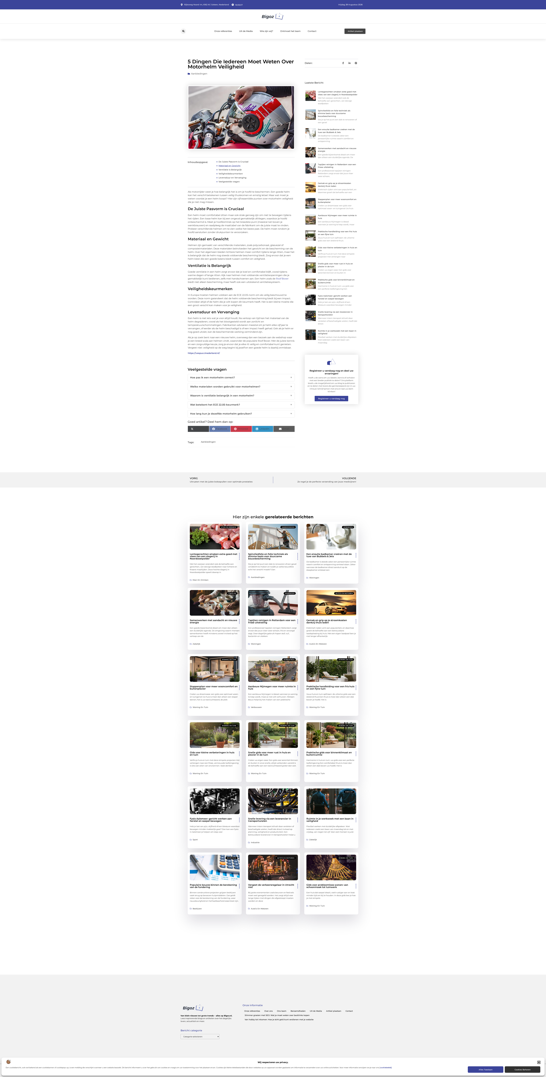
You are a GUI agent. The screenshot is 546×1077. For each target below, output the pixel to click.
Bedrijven (231, 858)
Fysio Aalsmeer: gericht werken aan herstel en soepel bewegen (211, 819)
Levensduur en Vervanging (232, 177)
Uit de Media (246, 31)
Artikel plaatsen (333, 1011)
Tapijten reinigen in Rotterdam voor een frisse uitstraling (271, 621)
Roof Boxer (282, 278)
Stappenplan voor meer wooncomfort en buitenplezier (214, 687)
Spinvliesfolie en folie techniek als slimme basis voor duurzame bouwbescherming (334, 113)
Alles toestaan (486, 1069)
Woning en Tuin (229, 659)
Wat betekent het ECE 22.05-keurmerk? (241, 404)
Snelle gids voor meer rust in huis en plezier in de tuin (269, 753)
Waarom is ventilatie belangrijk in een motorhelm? (241, 395)
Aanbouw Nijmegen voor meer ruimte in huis (272, 687)
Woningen (348, 527)
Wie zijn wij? (266, 31)
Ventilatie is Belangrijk (230, 169)
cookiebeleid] (386, 1067)
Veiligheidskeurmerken (231, 173)
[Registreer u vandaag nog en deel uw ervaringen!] (331, 362)
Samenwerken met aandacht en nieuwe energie (213, 621)
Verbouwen (289, 659)
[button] (538, 1062)
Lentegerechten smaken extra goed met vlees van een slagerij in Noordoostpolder (213, 556)
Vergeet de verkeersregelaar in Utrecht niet (271, 886)
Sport (233, 792)
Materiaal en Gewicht (229, 165)
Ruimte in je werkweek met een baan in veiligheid (329, 819)
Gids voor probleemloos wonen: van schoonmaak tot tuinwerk (327, 886)
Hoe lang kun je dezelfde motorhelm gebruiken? (241, 413)
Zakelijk (232, 593)
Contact (312, 31)
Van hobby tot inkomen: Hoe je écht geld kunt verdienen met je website (279, 1019)
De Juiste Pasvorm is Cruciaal (233, 161)
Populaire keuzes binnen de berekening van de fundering (213, 886)
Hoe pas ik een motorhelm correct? (241, 377)
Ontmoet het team (290, 31)
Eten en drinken (228, 527)
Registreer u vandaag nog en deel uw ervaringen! (331, 372)
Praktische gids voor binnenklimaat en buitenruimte (329, 753)
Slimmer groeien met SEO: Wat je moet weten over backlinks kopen (277, 1015)
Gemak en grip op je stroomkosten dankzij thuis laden (326, 621)
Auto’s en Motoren (344, 593)
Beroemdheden (298, 1011)
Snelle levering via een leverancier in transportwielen (269, 819)
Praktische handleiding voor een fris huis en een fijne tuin (330, 687)
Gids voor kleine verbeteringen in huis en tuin (212, 753)
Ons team (281, 1011)
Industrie (290, 792)
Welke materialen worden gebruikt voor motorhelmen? (241, 386)
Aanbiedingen (199, 73)
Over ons (268, 1011)
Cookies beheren (523, 1069)
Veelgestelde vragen (229, 181)
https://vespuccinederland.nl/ (204, 353)
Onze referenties (223, 31)
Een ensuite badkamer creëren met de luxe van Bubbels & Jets (329, 555)
